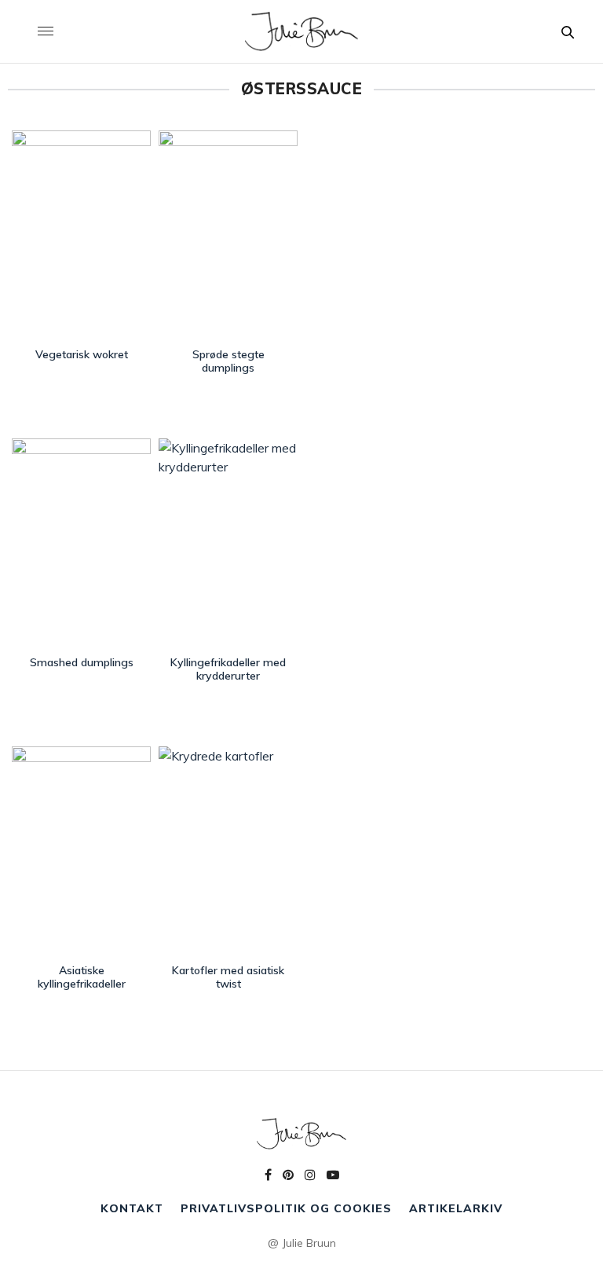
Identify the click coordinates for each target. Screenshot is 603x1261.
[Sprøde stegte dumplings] (228, 235)
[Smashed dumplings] (81, 543)
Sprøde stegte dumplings (228, 361)
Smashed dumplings (81, 662)
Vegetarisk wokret (81, 354)
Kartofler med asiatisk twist (228, 977)
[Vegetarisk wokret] (81, 235)
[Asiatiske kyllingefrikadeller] (81, 851)
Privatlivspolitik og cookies (286, 1208)
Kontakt (131, 1208)
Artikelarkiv (455, 1208)
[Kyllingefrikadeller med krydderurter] (228, 543)
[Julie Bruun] (301, 31)
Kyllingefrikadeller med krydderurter (228, 669)
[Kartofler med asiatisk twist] (228, 851)
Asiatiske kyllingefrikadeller (82, 977)
